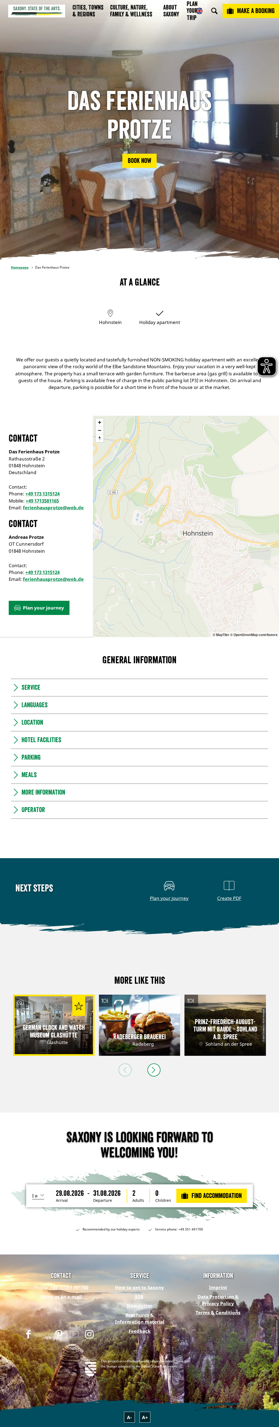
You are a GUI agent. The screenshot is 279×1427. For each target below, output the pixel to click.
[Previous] (125, 1070)
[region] (186, 526)
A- (129, 1417)
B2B (139, 1297)
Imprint (218, 1287)
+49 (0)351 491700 (68, 1287)
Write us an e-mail (61, 1297)
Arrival (62, 1200)
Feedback (140, 1331)
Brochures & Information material (139, 1318)
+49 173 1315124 (42, 493)
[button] (139, 161)
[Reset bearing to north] (100, 438)
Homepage (20, 267)
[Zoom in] (100, 422)
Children (163, 1200)
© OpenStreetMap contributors (254, 634)
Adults (138, 1200)
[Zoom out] (100, 430)
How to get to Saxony (139, 1287)
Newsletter (139, 1306)
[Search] (214, 11)
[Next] (153, 1070)
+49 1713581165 (42, 501)
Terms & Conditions (218, 1312)
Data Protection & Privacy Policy (218, 1300)
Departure (102, 1200)
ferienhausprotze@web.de (53, 507)
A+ (145, 1417)
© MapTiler (221, 634)
